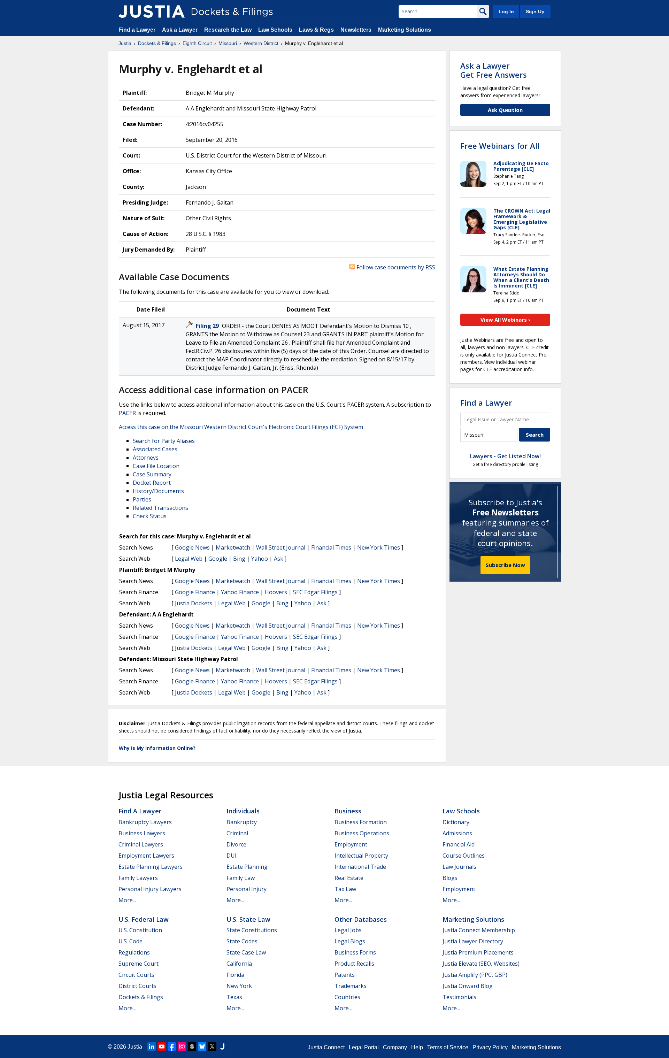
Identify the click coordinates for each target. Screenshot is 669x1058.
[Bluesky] (202, 1046)
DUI (231, 855)
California (239, 963)
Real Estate (348, 878)
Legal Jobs (348, 930)
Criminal (237, 833)
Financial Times (331, 547)
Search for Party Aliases (164, 441)
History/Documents (158, 491)
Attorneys (146, 457)
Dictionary (456, 822)
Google (217, 558)
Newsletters (355, 30)
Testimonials (459, 997)
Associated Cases (155, 449)
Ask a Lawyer (180, 30)
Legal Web (188, 558)
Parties (142, 499)
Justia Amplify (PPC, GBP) (475, 975)
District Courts (137, 986)
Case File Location (156, 466)
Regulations (134, 952)
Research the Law (228, 30)
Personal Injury (246, 889)
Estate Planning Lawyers (150, 867)
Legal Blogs (349, 941)
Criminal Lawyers (140, 844)
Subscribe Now (505, 564)
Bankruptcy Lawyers (145, 822)
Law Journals (459, 867)
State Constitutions (251, 930)
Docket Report (152, 482)
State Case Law (246, 952)
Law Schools (275, 30)
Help (417, 1047)
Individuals (243, 811)
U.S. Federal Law (143, 919)
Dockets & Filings (140, 997)
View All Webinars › (505, 319)
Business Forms (355, 952)
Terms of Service (447, 1047)
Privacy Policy (490, 1047)
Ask (278, 558)
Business (347, 811)
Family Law (240, 878)
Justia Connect (326, 1047)
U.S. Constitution (140, 930)
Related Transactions (160, 508)
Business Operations (361, 833)
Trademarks (350, 986)
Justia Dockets (193, 603)
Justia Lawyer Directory (473, 941)
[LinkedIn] (151, 1046)
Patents (344, 975)
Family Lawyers (138, 878)
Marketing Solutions (404, 30)
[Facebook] (172, 1046)
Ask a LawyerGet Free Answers (493, 70)
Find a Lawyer (136, 30)
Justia (135, 1047)
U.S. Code (130, 941)
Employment (350, 844)
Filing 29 (208, 326)
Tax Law (345, 889)
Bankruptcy (241, 822)
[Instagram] (182, 1046)
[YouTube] (161, 1046)
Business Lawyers (141, 833)
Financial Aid (459, 844)
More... (127, 900)
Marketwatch (233, 547)
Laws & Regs (316, 30)
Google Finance (195, 592)
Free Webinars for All (499, 145)
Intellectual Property (361, 855)
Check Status (150, 516)
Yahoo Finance (240, 592)
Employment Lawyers (146, 855)
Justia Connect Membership (479, 930)
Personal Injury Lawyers (150, 889)
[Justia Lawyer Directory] (222, 1046)
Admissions (457, 833)
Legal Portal (364, 1047)
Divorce (236, 844)
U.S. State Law (248, 919)
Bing (239, 558)
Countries (347, 997)
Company (395, 1047)
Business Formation (360, 822)
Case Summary (152, 474)
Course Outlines (464, 855)
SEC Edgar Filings (315, 592)
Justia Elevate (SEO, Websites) (481, 963)
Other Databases (360, 919)
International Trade (360, 867)
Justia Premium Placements (478, 952)
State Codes (241, 941)
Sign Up (535, 11)
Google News (192, 547)
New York (239, 986)
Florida (235, 975)
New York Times (378, 547)
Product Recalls (354, 963)
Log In (506, 11)
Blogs (450, 878)
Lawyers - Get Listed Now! (505, 456)
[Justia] (151, 11)
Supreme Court (138, 963)
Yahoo (259, 558)
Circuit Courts (136, 975)
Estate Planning (247, 867)
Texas (234, 997)
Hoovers (276, 592)
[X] (212, 1046)
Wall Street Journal (280, 547)
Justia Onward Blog (468, 986)
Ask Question (505, 109)
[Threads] (192, 1046)
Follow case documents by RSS (395, 267)
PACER (127, 413)
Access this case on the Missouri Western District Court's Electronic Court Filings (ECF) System (241, 427)
